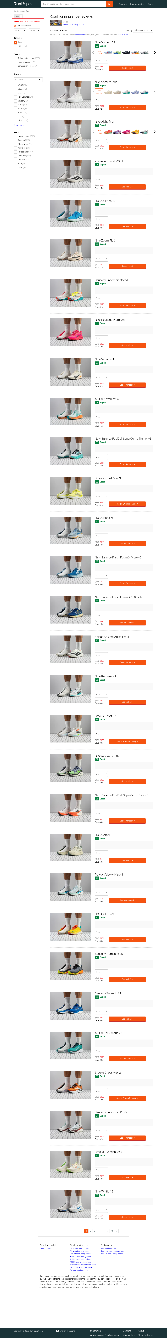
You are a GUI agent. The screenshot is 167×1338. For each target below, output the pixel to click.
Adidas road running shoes (80, 1259)
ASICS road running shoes (80, 1262)
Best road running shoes (73, 24)
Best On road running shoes (112, 1254)
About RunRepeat (145, 1335)
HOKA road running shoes (80, 1254)
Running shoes (19, 11)
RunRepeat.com (36, 1331)
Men (18, 26)
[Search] (109, 4)
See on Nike (127, 68)
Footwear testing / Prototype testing (104, 1335)
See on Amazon (127, 107)
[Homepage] (25, 4)
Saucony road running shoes (81, 1267)
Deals (150, 4)
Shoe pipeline (128, 1335)
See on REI (127, 187)
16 (112, 1231)
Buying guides (137, 4)
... (107, 1231)
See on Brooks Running (127, 504)
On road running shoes (79, 1270)
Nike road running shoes (79, 1248)
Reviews (123, 4)
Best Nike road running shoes (112, 1251)
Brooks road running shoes (80, 1256)
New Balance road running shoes (83, 1265)
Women (27, 26)
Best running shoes (108, 1248)
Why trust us (123, 35)
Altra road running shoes (79, 1251)
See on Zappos (126, 543)
